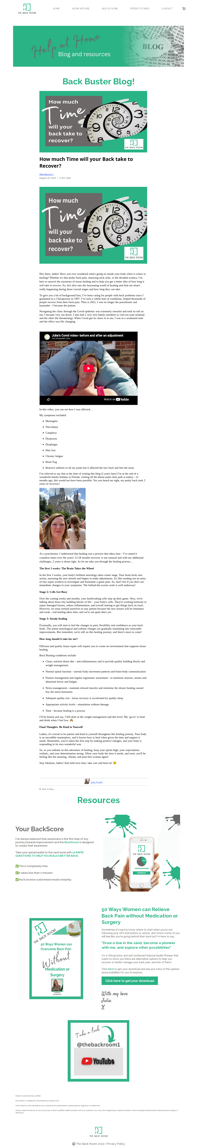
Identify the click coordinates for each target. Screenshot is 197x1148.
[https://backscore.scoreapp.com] (141, 853)
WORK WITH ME (80, 8)
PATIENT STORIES (139, 8)
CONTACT (167, 8)
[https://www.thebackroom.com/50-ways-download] (55, 958)
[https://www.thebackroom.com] (27, 9)
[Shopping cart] (183, 8)
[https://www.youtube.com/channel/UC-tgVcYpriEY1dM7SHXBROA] (98, 1051)
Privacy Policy (116, 1143)
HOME (56, 8)
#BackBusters (46, 174)
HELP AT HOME (110, 8)
